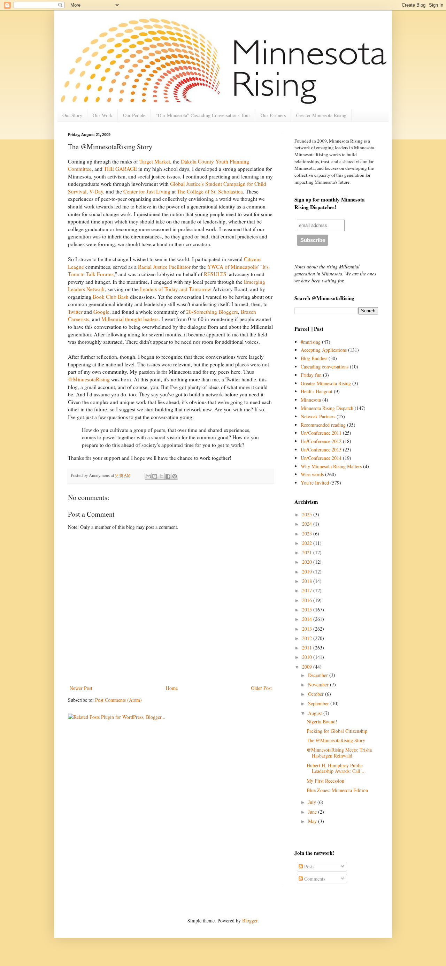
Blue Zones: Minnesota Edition (337, 790)
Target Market (154, 161)
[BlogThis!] (154, 476)
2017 (307, 590)
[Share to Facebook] (167, 476)
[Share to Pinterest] (174, 476)
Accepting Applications (324, 350)
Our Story (72, 115)
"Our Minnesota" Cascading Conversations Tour (203, 115)
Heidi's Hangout (316, 391)
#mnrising (311, 342)
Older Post (261, 688)
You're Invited (315, 482)
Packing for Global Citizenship (337, 731)
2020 (307, 561)
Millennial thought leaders (130, 318)
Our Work (103, 115)
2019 (307, 571)
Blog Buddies (314, 358)
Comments (314, 878)
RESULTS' (216, 274)
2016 (307, 600)
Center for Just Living (147, 191)
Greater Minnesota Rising (321, 115)
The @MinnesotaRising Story (336, 740)
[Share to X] (161, 476)
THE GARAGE (121, 168)
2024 (307, 523)
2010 (307, 657)
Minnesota (311, 399)
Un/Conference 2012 (321, 441)
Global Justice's (187, 183)
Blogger (249, 920)
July (312, 802)
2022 (307, 543)
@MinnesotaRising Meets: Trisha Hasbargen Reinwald (339, 752)
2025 (307, 514)
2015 (307, 609)
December (318, 675)
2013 (307, 628)
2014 (307, 619)
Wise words (312, 474)
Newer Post (81, 688)
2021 (307, 552)
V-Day (96, 191)
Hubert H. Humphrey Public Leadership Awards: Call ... (336, 768)
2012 (307, 638)
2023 (307, 533)
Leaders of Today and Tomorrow (176, 289)
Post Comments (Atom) (118, 700)
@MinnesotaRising (89, 379)
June (313, 811)
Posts (308, 866)
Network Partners (318, 416)
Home (172, 688)
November (319, 684)
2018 (307, 581)
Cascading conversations (324, 366)
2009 (307, 666)
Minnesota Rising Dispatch (327, 408)
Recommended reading (323, 424)
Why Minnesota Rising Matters (331, 466)
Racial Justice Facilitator (164, 266)
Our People (134, 115)
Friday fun (311, 375)
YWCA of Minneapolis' (233, 266)
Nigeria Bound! (322, 721)
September (319, 703)
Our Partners (273, 115)
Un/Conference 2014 (321, 458)
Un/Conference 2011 (321, 432)
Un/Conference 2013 (321, 449)
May (313, 821)
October (316, 694)
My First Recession (325, 780)
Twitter (76, 311)
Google (101, 311)
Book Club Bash (111, 296)
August (315, 713)
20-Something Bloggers (212, 311)
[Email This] (148, 476)
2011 (307, 647)
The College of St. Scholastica (210, 191)
